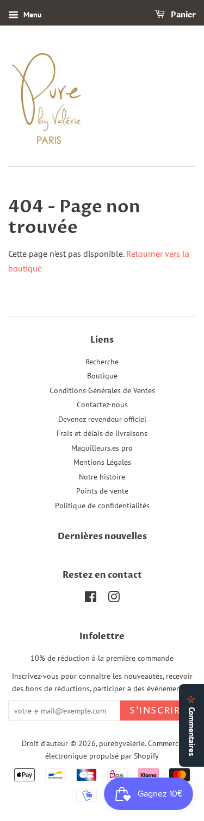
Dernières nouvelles (102, 536)
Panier (182, 15)
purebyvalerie (122, 743)
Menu (31, 15)
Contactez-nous (102, 404)
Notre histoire (102, 477)
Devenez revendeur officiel (102, 419)
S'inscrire (158, 711)
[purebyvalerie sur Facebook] (90, 599)
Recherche (102, 362)
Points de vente (102, 491)
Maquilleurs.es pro (102, 448)
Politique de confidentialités (102, 505)
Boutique (102, 376)
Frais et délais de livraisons (102, 433)
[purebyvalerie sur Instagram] (114, 599)
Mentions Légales (102, 462)
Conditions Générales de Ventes (102, 390)
